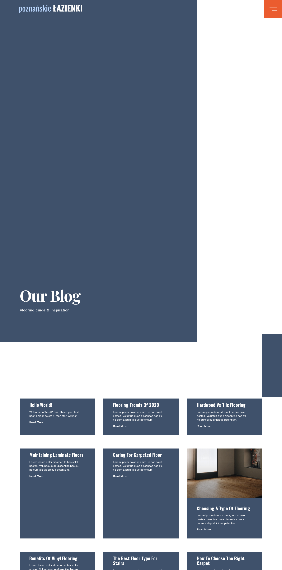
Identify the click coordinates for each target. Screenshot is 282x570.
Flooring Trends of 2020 (136, 404)
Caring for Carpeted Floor (137, 454)
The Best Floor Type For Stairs (135, 560)
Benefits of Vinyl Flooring (53, 558)
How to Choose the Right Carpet (221, 560)
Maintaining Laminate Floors (56, 454)
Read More (36, 422)
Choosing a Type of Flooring (223, 508)
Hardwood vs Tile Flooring (221, 404)
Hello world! (40, 404)
